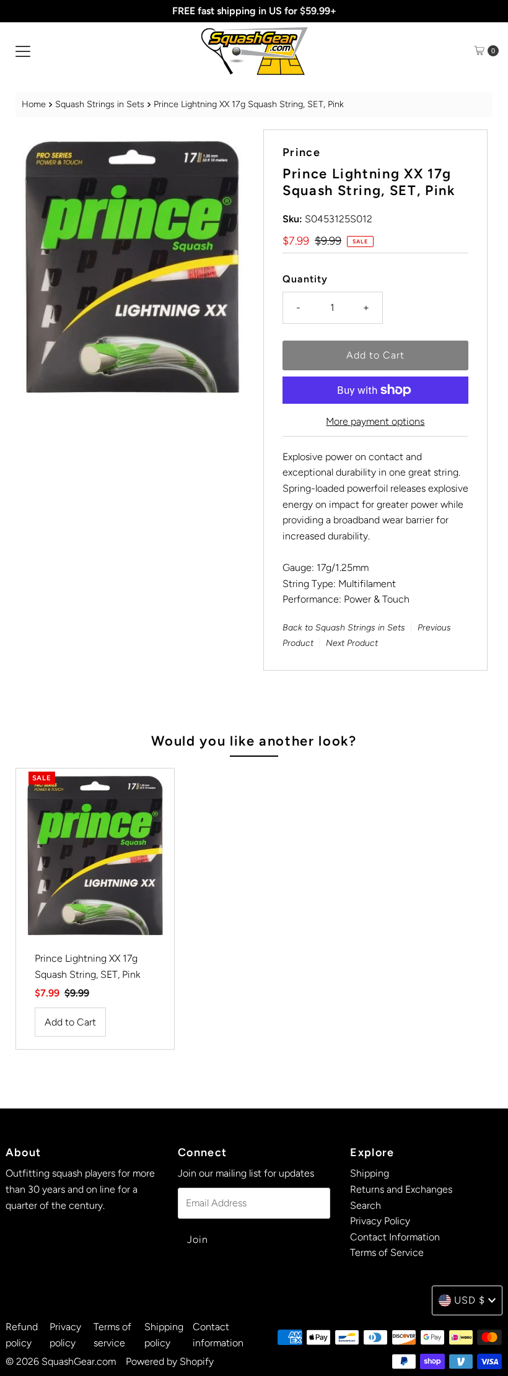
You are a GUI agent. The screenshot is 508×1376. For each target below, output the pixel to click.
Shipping (369, 1173)
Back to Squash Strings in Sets (343, 627)
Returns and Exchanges (401, 1189)
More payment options (375, 421)
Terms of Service (387, 1252)
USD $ (469, 1300)
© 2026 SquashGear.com (61, 1361)
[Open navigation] (23, 51)
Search (365, 1205)
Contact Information (395, 1237)
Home (34, 104)
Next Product (352, 643)
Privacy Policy (380, 1221)
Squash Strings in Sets (99, 104)
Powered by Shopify (170, 1361)
